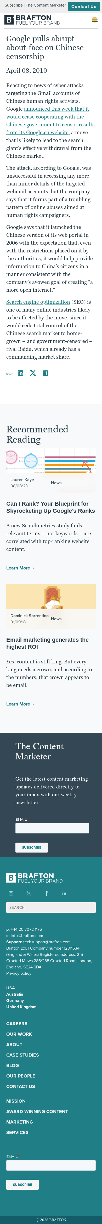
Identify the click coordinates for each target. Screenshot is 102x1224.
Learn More (18, 568)
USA (10, 988)
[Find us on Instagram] (11, 893)
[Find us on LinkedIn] (64, 893)
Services (17, 1132)
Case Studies (22, 1055)
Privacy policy (18, 973)
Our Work (19, 1034)
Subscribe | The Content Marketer (35, 5)
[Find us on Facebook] (46, 893)
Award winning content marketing (37, 1116)
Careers (16, 1023)
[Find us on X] (28, 893)
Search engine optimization (38, 301)
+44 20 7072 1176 (26, 929)
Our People (20, 1076)
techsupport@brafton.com (47, 942)
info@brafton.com (27, 936)
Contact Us (84, 6)
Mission (16, 1101)
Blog (12, 1065)
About (14, 1044)
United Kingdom (21, 1007)
